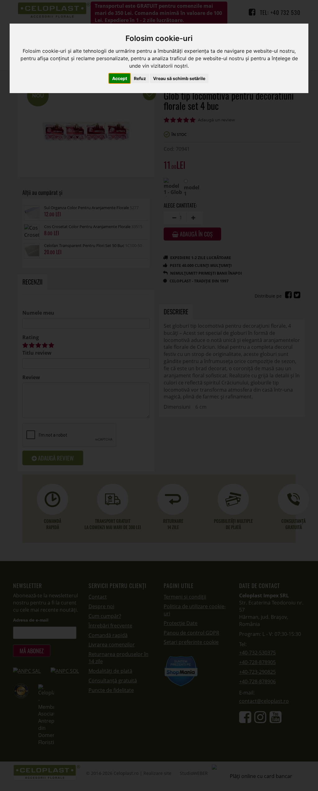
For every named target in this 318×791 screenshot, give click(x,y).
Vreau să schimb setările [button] (179, 78)
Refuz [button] (140, 78)
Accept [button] (119, 78)
